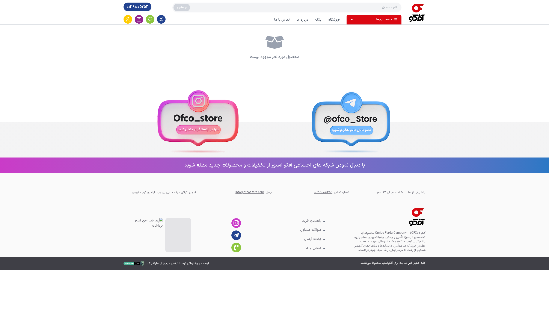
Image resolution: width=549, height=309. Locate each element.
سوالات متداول (310, 229)
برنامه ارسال (312, 238)
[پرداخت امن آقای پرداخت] (145, 235)
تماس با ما (282, 19)
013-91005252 (323, 192)
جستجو (182, 7)
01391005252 (137, 6)
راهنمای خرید (311, 220)
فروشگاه (334, 19)
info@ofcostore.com (249, 192)
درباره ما (302, 19)
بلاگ (318, 19)
